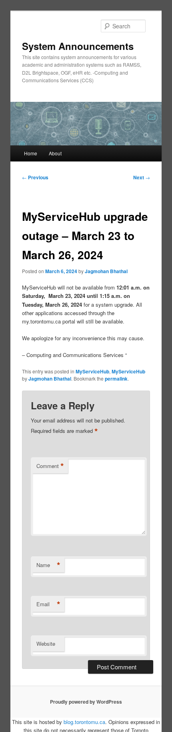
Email (48, 604)
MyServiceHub (92, 371)
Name (48, 565)
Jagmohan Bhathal (106, 271)
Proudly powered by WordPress (86, 701)
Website (45, 643)
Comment (50, 466)
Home (30, 153)
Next (141, 177)
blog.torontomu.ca (84, 722)
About (55, 153)
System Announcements (78, 46)
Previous (35, 177)
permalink (116, 378)
